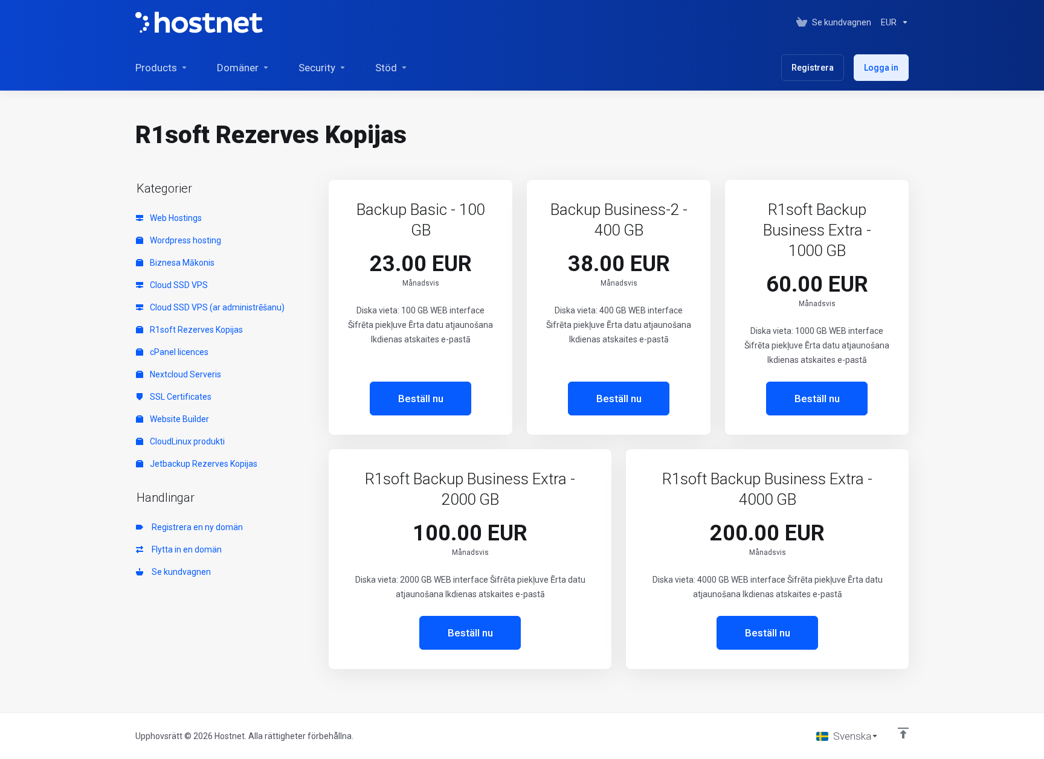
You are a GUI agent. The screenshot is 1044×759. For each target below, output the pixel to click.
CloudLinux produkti (186, 441)
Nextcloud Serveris (184, 374)
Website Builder (178, 419)
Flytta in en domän (185, 549)
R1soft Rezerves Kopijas (195, 330)
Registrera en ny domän (195, 527)
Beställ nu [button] (420, 398)
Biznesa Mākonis (181, 262)
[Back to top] (903, 733)
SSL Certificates (179, 397)
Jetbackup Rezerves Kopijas (202, 464)
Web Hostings (175, 218)
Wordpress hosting (184, 240)
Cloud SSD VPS (178, 285)
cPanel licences (178, 352)
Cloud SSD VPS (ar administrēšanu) (216, 307)
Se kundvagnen (179, 572)
